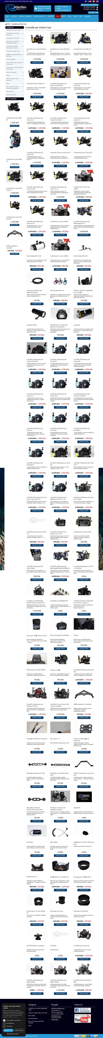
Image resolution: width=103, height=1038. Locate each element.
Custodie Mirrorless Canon (13, 30)
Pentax (75, 16)
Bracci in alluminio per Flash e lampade (14, 63)
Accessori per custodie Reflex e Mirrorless (14, 68)
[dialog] (14, 1019)
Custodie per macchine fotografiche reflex (37, 1009)
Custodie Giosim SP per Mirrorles (12, 34)
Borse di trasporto (11, 72)
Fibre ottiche (31, 1015)
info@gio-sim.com (89, 9)
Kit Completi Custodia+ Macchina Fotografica (12, 87)
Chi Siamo (14, 16)
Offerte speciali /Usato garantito (12, 79)
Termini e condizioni (25, 16)
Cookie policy (54, 1019)
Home (7, 16)
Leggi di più (15, 1017)
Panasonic (87, 16)
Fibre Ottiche (9, 91)
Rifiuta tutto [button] (19, 1030)
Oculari (8, 75)
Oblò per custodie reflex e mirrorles (37, 1013)
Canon (69, 16)
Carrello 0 (92, 12)
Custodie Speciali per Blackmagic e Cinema (12, 47)
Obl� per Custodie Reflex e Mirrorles (14, 55)
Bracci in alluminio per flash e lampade (36, 1022)
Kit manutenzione (32, 1018)
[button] (13, 1034)
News (7, 83)
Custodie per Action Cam (19, 24)
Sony (80, 16)
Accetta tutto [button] (8, 1030)
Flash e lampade (10, 59)
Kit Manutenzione (11, 94)
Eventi (58, 16)
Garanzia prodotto (39, 16)
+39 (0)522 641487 (89, 7)
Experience (50, 16)
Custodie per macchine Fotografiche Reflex (12, 42)
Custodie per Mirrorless (12, 38)
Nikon (63, 16)
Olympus (8, 20)
